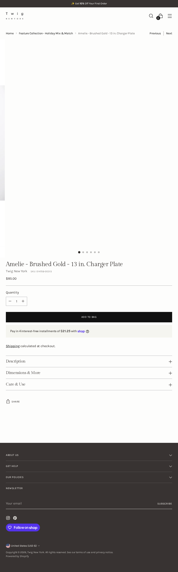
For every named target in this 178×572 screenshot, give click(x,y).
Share (16, 401)
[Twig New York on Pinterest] (15, 519)
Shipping (13, 346)
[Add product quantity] (23, 301)
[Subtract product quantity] (10, 301)
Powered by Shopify (17, 556)
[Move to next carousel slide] (168, 428)
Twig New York (16, 271)
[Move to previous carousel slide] (158, 428)
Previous (155, 33)
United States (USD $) (24, 545)
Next (169, 33)
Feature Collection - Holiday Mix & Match (46, 33)
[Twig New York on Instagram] (8, 519)
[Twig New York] (14, 16)
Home (10, 33)
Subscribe (164, 503)
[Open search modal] (151, 15)
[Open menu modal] (169, 15)
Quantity (12, 292)
